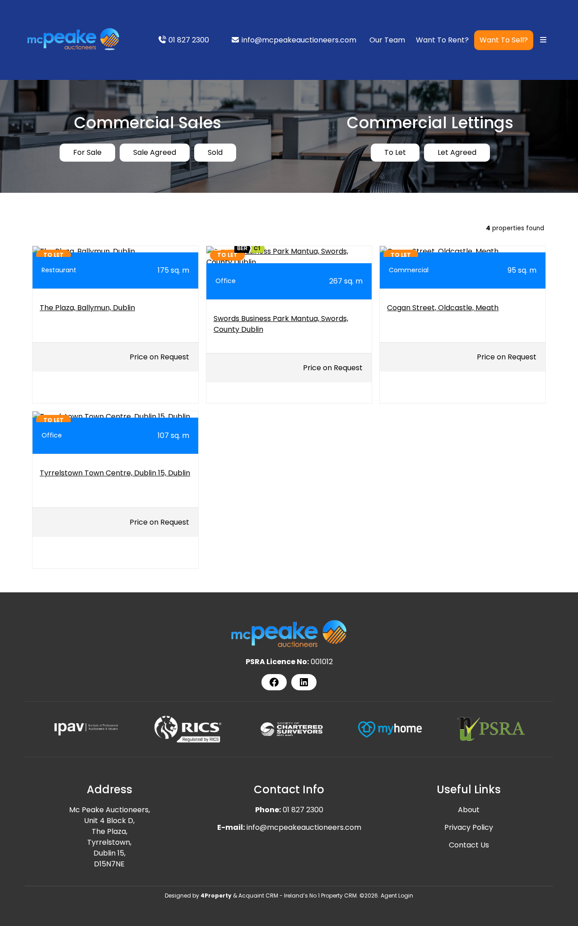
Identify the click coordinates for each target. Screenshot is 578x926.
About (469, 810)
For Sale (87, 152)
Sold (215, 152)
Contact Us (469, 845)
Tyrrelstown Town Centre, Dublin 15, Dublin (115, 473)
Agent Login (397, 895)
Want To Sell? (504, 40)
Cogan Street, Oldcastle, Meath (443, 307)
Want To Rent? (442, 40)
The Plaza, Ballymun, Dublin (87, 307)
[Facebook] (274, 682)
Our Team (387, 40)
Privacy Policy (468, 827)
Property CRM (339, 895)
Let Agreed (457, 152)
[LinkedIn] (304, 682)
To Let (395, 152)
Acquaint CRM (258, 895)
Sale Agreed (154, 152)
